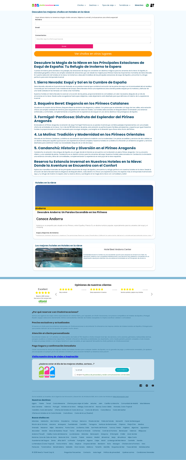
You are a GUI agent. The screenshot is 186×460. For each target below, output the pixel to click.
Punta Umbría (62, 444)
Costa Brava (67, 413)
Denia (53, 440)
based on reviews (42, 296)
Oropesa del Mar (89, 444)
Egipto (34, 403)
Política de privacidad (112, 452)
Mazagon (116, 444)
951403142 (139, 5)
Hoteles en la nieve (68, 407)
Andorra (89, 437)
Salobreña (44, 421)
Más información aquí (121, 397)
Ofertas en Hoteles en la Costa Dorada (46, 413)
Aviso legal (97, 452)
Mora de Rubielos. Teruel (58, 431)
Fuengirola (81, 440)
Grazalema (65, 421)
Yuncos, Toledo (115, 427)
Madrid (96, 437)
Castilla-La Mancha (111, 403)
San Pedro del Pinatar (99, 427)
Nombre (38, 20)
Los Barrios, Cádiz (82, 427)
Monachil (119, 421)
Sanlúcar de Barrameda (108, 424)
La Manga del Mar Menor (117, 440)
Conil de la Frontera (109, 431)
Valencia (47, 407)
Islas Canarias (37, 407)
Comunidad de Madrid (129, 403)
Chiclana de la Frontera (131, 444)
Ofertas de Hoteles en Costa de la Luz (69, 410)
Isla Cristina (54, 421)
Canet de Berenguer (132, 421)
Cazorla (74, 437)
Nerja (113, 437)
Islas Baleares (145, 403)
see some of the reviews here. (43, 298)
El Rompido (114, 434)
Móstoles (35, 421)
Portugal (56, 407)
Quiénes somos (128, 452)
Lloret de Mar (132, 434)
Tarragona (93, 424)
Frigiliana (126, 427)
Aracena (52, 424)
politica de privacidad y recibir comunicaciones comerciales (107, 375)
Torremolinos (46, 447)
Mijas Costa (132, 437)
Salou (71, 444)
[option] (73, 296)
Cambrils (131, 440)
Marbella (69, 447)
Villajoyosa (142, 431)
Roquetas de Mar (118, 447)
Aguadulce (145, 427)
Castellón (83, 424)
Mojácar (78, 444)
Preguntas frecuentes (72, 452)
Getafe (44, 431)
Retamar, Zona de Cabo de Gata (44, 437)
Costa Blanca (106, 410)
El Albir (123, 434)
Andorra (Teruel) (38, 434)
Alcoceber (36, 431)
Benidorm (101, 444)
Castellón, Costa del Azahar (42, 410)
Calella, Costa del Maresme (57, 434)
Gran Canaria (79, 447)
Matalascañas (144, 447)
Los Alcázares (74, 434)
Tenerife (98, 447)
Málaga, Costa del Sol (86, 407)
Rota (109, 444)
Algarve (90, 440)
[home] (45, 5)
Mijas (51, 427)
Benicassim (94, 434)
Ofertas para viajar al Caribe (77, 403)
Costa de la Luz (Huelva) (84, 413)
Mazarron (44, 427)
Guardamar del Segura (40, 440)
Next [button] (152, 294)
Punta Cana (69, 427)
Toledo (41, 403)
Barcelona (59, 427)
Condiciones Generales (145, 452)
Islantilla (107, 447)
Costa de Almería (91, 410)
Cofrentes (96, 431)
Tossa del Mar (132, 447)
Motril (103, 440)
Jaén (100, 403)
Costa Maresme (59, 403)
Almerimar (105, 437)
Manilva (141, 424)
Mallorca (90, 447)
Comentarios (40, 35)
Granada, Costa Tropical (123, 407)
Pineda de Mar (94, 421)
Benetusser (123, 431)
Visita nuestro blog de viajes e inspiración (55, 356)
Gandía (139, 440)
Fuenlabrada (72, 424)
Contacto (87, 452)
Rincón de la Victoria (39, 424)
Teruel (48, 403)
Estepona (104, 434)
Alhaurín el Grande (83, 431)
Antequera (62, 424)
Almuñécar (122, 437)
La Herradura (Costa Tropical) (43, 444)
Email (37, 27)
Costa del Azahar (119, 410)
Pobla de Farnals (108, 421)
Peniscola (35, 447)
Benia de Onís (64, 437)
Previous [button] (56, 294)
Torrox (72, 431)
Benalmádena (58, 447)
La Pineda (71, 440)
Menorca (83, 421)
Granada (35, 427)
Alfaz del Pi (62, 440)
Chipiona (122, 424)
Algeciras (135, 427)
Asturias (93, 403)
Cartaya (75, 421)
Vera (143, 444)
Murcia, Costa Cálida (103, 407)
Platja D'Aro (132, 424)
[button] (81, 5)
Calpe (97, 440)
